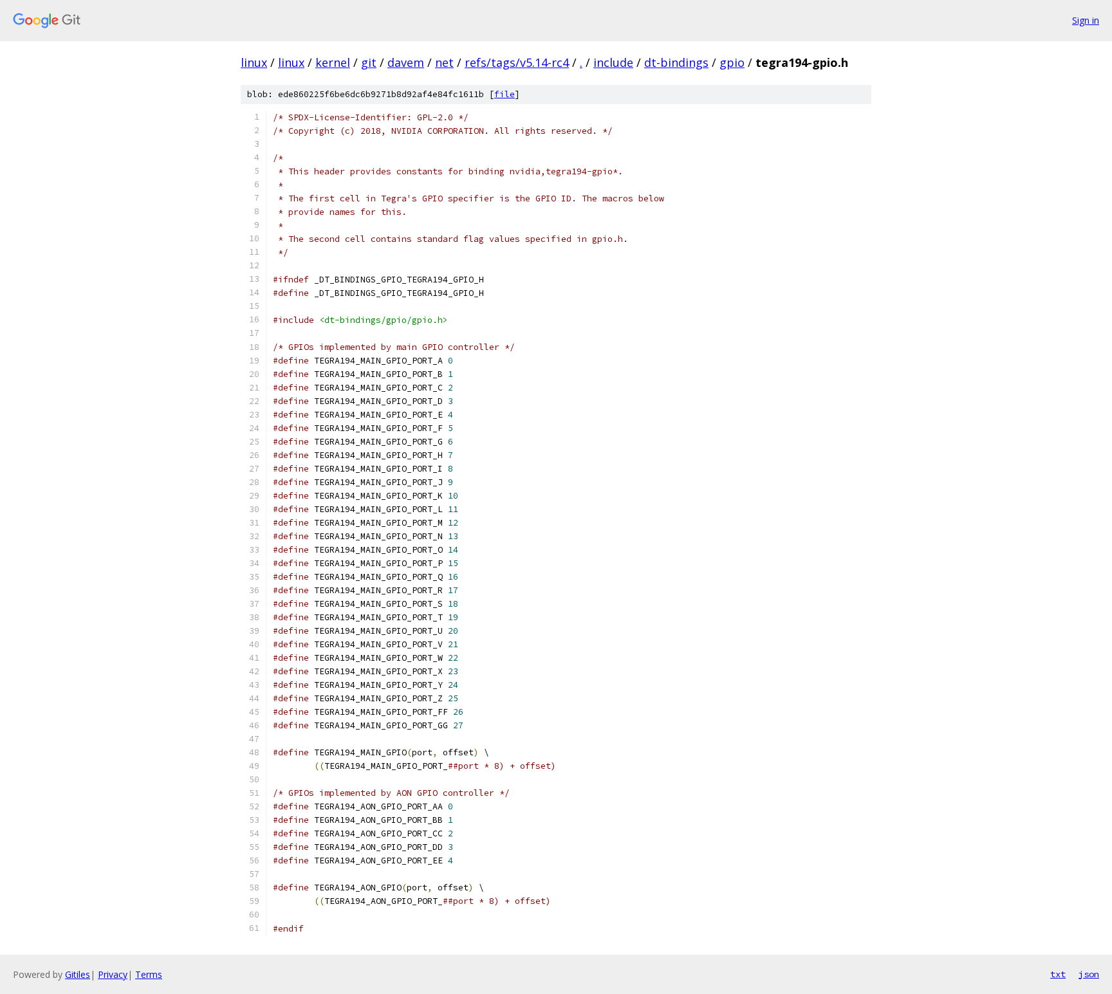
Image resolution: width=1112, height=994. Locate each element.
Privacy (112, 974)
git (368, 62)
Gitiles (77, 974)
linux (254, 62)
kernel (332, 62)
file (504, 94)
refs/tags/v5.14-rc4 (517, 62)
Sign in (1085, 20)
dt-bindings (676, 62)
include (613, 62)
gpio (732, 62)
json (1089, 974)
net (444, 62)
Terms (148, 974)
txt (1058, 974)
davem (405, 62)
